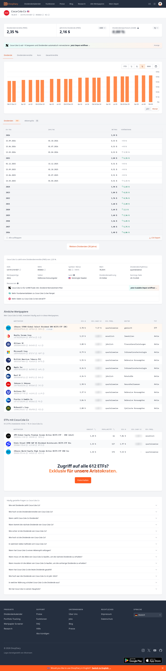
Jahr (147, 109)
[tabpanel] (83, 88)
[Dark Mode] (154, 4)
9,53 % (123, 452)
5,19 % (83, 336)
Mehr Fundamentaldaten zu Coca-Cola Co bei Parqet (33, 293)
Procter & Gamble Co (23, 399)
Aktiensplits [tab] (31, 121)
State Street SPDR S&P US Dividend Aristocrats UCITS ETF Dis (42, 443)
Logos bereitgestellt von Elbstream (18, 653)
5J (142, 66)
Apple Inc (18, 367)
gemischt (128, 328)
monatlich (109, 336)
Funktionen (50, 4)
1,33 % (93, 444)
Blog (71, 623)
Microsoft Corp (20, 351)
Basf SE (17, 375)
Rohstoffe (128, 376)
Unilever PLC (20, 391)
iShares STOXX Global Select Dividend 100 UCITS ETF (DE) (40, 326)
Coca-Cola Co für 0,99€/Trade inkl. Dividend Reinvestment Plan (37, 288)
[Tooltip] (74, 275)
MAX (149, 66)
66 (114, 436)
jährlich (109, 344)
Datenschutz (107, 619)
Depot (113, 4)
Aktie (156, 336)
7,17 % (98, 328)
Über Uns (73, 614)
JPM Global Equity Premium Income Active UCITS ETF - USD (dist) (44, 434)
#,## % (118, 31)
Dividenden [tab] (11, 121)
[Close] (162, 668)
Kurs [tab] (39, 55)
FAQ (38, 623)
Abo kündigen (42, 633)
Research (8, 628)
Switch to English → (101, 668)
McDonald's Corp (21, 407)
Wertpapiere (97, 4)
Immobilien (129, 336)
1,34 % (93, 452)
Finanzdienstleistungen (135, 344)
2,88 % (83, 408)
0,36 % (83, 368)
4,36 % (83, 376)
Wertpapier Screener (13, 623)
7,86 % (123, 436)
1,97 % (123, 444)
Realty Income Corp (22, 335)
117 (113, 444)
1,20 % (93, 436)
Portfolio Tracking (12, 619)
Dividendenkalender (32, 4)
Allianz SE (19, 343)
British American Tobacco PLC (27, 359)
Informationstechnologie (135, 352)
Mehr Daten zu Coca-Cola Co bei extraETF (28, 299)
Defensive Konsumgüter (134, 360)
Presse (72, 628)
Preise (62, 4)
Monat (155, 109)
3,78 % (83, 328)
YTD (125, 66)
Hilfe (38, 628)
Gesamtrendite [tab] (52, 55)
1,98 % (83, 384)
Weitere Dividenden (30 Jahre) (83, 246)
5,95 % (83, 360)
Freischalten (83, 480)
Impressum (106, 614)
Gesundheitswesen (132, 384)
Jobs (71, 619)
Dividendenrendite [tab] (24, 55)
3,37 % (83, 392)
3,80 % (83, 344)
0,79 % (83, 352)
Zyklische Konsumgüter (134, 408)
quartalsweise (111, 328)
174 (113, 452)
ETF (155, 328)
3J (137, 66)
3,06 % (83, 400)
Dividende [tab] (8, 55)
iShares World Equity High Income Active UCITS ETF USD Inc (41, 451)
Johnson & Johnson (22, 383)
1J (131, 66)
